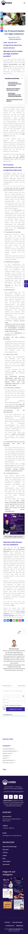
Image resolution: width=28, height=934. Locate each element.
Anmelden (22, 686)
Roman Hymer (14, 649)
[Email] (1, 21)
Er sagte (16, 500)
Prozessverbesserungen (9, 751)
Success (13, 371)
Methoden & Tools (8, 762)
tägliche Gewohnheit (18, 434)
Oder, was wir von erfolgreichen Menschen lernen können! (14, 84)
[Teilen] (1, 30)
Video (12, 605)
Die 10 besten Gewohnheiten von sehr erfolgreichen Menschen (14, 95)
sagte (20, 404)
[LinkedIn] (1, 15)
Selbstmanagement (15, 39)
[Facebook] (1, 12)
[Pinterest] (1, 27)
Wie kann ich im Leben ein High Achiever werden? (13, 89)
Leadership (6, 755)
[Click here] (13, 894)
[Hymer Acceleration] (7, 3)
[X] (1, 18)
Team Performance (8, 749)
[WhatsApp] (1, 24)
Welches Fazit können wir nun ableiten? (14, 100)
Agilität (5, 758)
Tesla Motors (18, 210)
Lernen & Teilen (7, 753)
